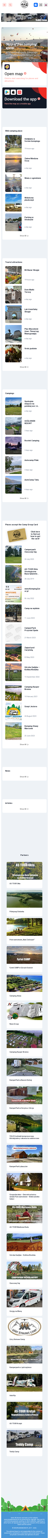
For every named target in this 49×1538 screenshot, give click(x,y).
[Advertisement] (24, 117)
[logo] (24, 4)
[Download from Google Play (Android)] (7, 92)
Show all (23, 236)
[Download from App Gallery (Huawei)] (19, 92)
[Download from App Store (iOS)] (13, 92)
